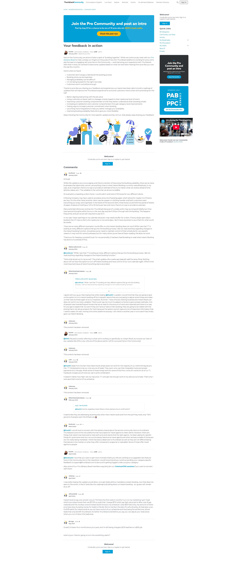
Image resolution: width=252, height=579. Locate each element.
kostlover (72, 173)
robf (70, 359)
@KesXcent (68, 458)
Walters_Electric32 (75, 247)
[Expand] (108, 291)
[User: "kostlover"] (66, 174)
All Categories (164, 32)
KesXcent (72, 424)
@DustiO (109, 295)
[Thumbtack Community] (74, 2)
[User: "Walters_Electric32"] (66, 248)
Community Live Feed (167, 35)
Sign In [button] (107, 164)
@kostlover (68, 253)
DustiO (71, 51)
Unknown (72, 321)
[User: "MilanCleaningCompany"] (66, 272)
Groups (162, 51)
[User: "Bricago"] (66, 522)
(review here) (178, 142)
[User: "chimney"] (66, 477)
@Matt (66, 339)
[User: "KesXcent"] (66, 425)
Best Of (162, 48)
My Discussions (165, 43)
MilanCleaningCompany (77, 271)
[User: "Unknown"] (66, 322)
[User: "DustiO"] (66, 53)
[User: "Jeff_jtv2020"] (66, 495)
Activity (162, 37)
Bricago (71, 521)
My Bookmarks (174, 40)
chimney (71, 476)
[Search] (177, 2)
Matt (77, 405)
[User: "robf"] (66, 361)
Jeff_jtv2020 (73, 494)
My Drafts (174, 46)
